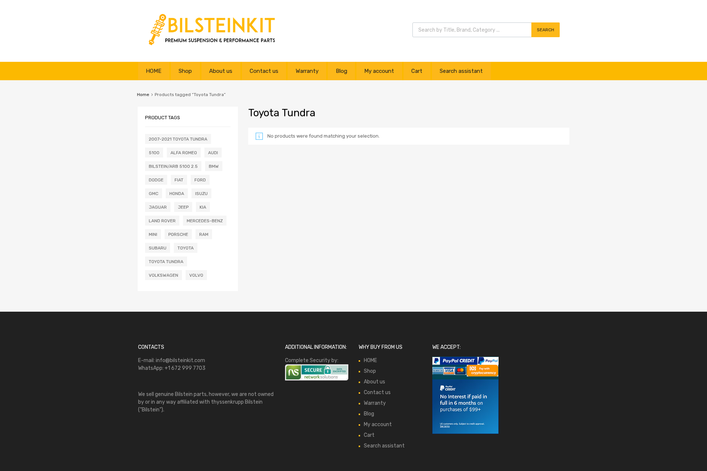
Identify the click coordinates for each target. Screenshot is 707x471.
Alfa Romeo (183, 152)
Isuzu (201, 193)
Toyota (185, 248)
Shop (185, 71)
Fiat (179, 180)
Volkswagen (163, 275)
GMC (153, 193)
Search (545, 29)
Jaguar (158, 207)
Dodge (156, 180)
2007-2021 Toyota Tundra (178, 139)
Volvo (196, 275)
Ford (200, 180)
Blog (341, 71)
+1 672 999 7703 (185, 368)
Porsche (178, 234)
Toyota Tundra (166, 261)
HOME (153, 71)
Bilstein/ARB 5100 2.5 (173, 166)
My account (379, 71)
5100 (154, 152)
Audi (213, 152)
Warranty (307, 71)
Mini (153, 234)
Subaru (157, 248)
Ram (203, 234)
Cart (416, 71)
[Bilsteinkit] (211, 45)
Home (143, 94)
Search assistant (461, 71)
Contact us (264, 71)
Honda (176, 193)
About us (220, 71)
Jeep (183, 207)
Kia (203, 207)
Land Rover (162, 220)
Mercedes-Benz (205, 220)
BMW (214, 166)
